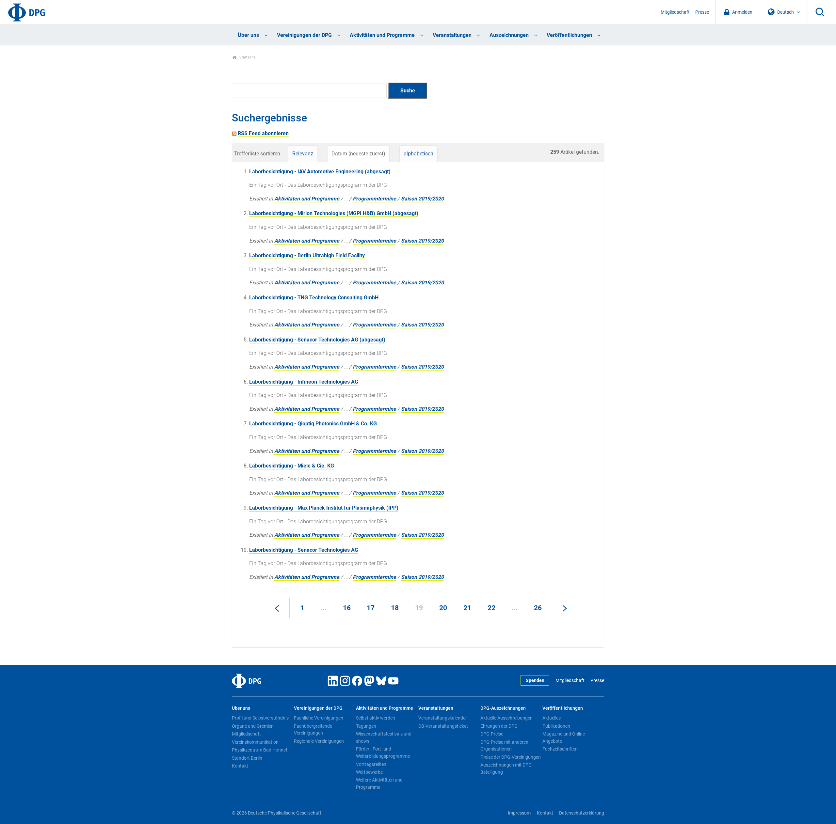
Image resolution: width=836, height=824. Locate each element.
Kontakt (240, 766)
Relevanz (302, 154)
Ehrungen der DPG (499, 726)
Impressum (519, 813)
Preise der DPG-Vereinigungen (510, 757)
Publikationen (556, 726)
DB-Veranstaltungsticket (443, 726)
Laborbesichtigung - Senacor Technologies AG (303, 550)
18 (395, 608)
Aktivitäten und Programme (382, 35)
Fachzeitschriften (560, 749)
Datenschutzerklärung (581, 813)
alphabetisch (418, 154)
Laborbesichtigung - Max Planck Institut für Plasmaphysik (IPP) (323, 508)
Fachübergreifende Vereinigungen (313, 729)
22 (491, 608)
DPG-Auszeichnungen (503, 708)
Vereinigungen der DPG (304, 35)
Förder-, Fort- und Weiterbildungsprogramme (383, 752)
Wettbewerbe (369, 772)
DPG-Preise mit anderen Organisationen (504, 745)
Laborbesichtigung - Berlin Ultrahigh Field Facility (307, 255)
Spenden (535, 680)
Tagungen (366, 726)
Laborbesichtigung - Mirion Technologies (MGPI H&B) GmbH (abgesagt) (333, 213)
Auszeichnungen (509, 35)
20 (443, 608)
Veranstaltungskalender (442, 718)
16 (347, 608)
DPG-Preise (491, 734)
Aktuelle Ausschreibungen (506, 718)
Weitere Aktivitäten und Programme (379, 783)
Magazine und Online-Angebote (564, 737)
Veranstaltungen (452, 35)
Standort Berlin (247, 758)
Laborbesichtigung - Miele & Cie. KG (291, 466)
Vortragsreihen (371, 764)
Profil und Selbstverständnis (260, 718)
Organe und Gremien (253, 726)
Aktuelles (551, 718)
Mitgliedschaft (675, 12)
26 (538, 608)
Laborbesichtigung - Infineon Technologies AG (303, 382)
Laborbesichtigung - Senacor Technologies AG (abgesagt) (317, 340)
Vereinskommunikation (255, 742)
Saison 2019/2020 (422, 199)
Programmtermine (374, 199)
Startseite (247, 57)
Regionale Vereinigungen (319, 741)
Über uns (248, 35)
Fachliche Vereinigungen (318, 718)
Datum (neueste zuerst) (358, 154)
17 (371, 608)
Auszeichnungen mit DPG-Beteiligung (506, 768)
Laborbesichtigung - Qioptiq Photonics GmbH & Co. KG (313, 423)
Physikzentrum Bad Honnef (259, 750)
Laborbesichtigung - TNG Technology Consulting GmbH (313, 297)
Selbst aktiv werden (375, 718)
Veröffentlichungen (569, 35)
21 (467, 608)
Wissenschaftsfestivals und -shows (385, 737)
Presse (702, 12)
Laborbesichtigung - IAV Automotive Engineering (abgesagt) (320, 171)
